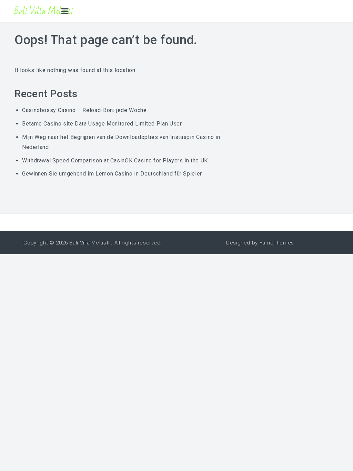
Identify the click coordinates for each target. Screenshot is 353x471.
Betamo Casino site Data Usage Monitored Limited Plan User (102, 123)
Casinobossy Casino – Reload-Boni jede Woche (84, 110)
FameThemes (277, 243)
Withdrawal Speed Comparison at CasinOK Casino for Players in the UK (115, 160)
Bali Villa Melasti (43, 11)
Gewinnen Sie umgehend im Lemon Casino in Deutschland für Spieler (112, 173)
